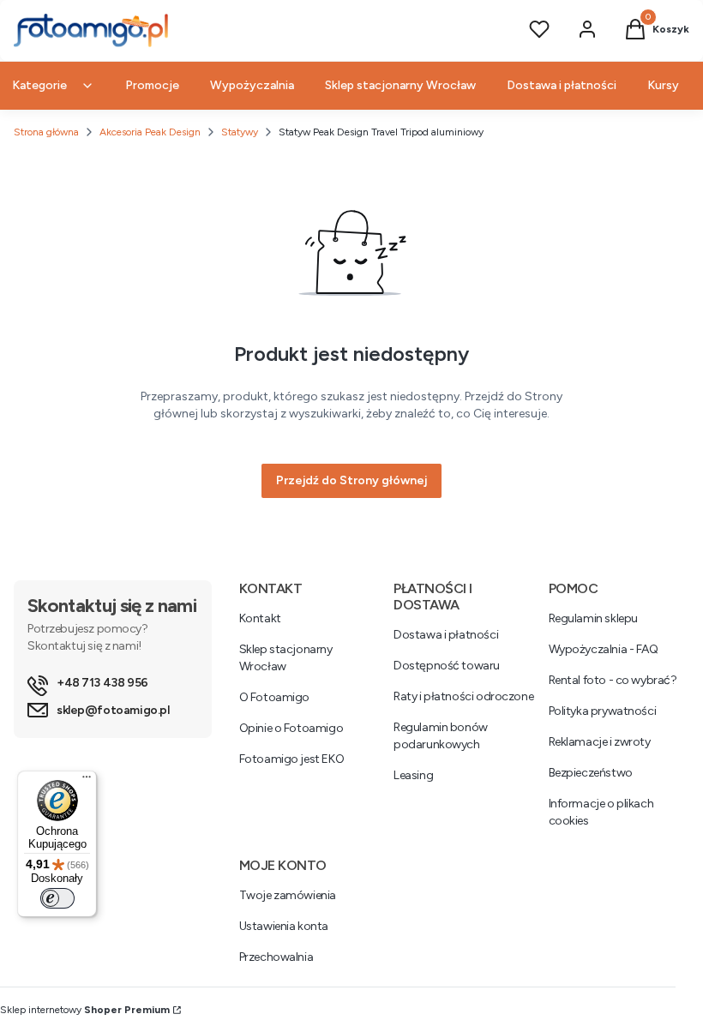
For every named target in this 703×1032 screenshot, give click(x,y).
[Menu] (86, 781)
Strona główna (46, 132)
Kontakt (260, 618)
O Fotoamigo (274, 697)
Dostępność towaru (447, 665)
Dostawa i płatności (446, 634)
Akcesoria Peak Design (150, 132)
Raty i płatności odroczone (463, 696)
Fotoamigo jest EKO (291, 759)
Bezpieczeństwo (591, 772)
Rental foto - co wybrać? (613, 680)
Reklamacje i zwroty (600, 742)
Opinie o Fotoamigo (291, 728)
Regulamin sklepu (593, 618)
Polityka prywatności (603, 711)
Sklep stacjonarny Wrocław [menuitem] (400, 85)
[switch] (57, 898)
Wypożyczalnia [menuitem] (252, 85)
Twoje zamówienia (287, 895)
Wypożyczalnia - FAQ (603, 649)
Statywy (239, 132)
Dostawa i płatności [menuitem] (561, 85)
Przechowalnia (276, 957)
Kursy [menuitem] (663, 85)
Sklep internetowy (85, 1010)
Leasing (413, 775)
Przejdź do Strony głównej (351, 480)
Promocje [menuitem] (152, 85)
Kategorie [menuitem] (39, 85)
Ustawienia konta (283, 926)
